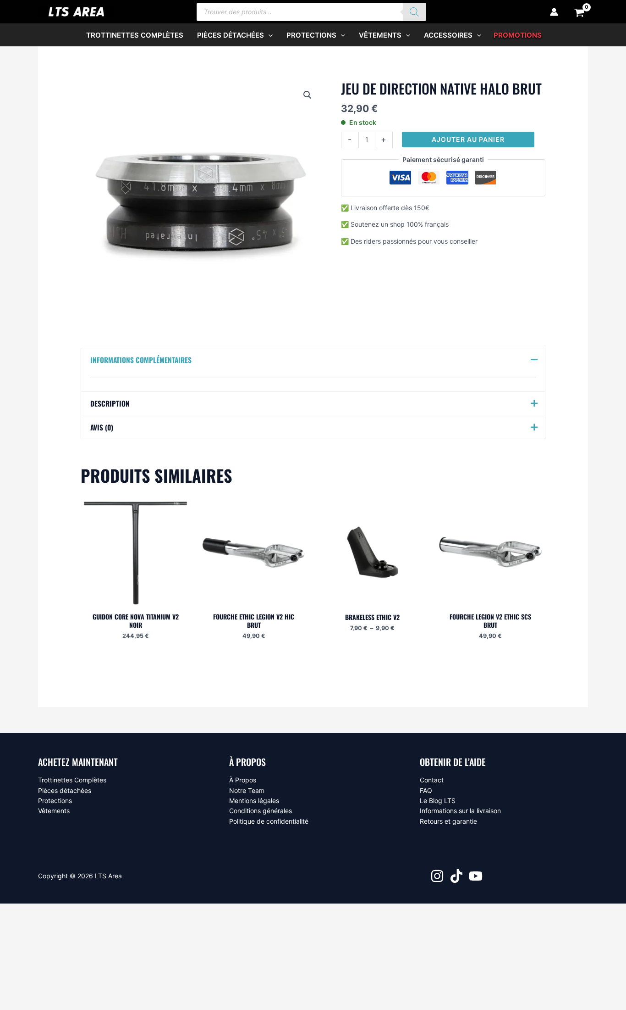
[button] (268, 35)
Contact (432, 780)
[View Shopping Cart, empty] (579, 12)
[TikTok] (456, 876)
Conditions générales (260, 811)
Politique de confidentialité (268, 821)
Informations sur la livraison (460, 811)
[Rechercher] (414, 12)
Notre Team (246, 790)
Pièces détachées (64, 790)
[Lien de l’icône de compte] (554, 12)
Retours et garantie (448, 821)
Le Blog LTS (438, 800)
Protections (55, 800)
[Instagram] (437, 876)
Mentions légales (254, 800)
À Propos (242, 780)
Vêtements (54, 811)
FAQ (426, 790)
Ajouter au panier (468, 139)
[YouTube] (476, 876)
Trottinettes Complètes (72, 780)
